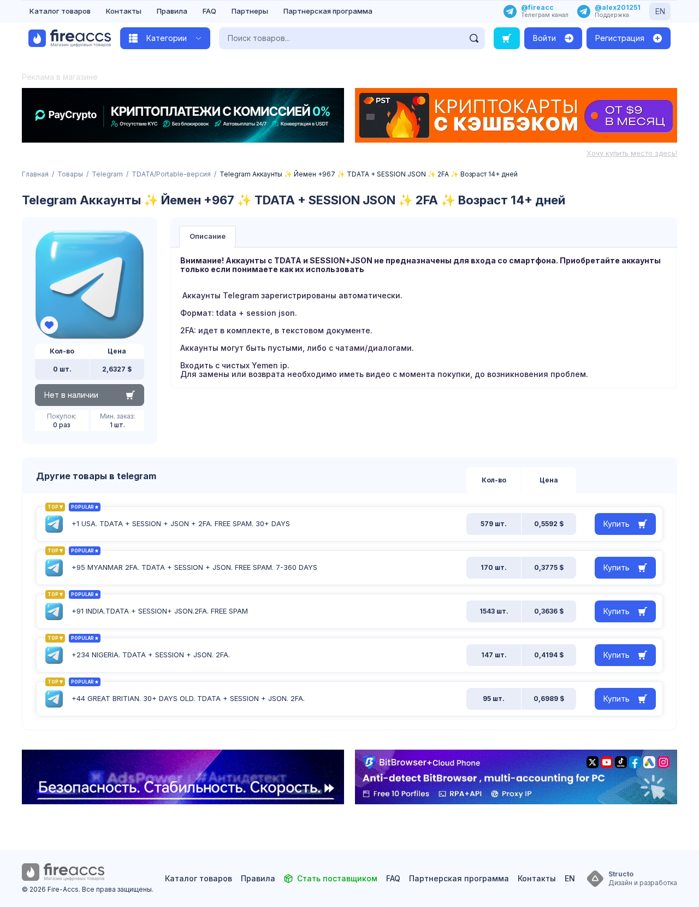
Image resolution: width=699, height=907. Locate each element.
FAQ (209, 11)
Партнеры (250, 11)
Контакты (123, 11)
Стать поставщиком (337, 878)
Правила (172, 11)
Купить (616, 523)
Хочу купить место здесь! (632, 153)
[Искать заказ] (507, 38)
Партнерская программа (327, 11)
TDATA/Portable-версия (171, 174)
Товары (70, 174)
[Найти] (474, 38)
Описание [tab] (207, 236)
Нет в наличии (71, 394)
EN (660, 11)
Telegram (107, 174)
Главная (35, 174)
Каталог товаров (60, 11)
